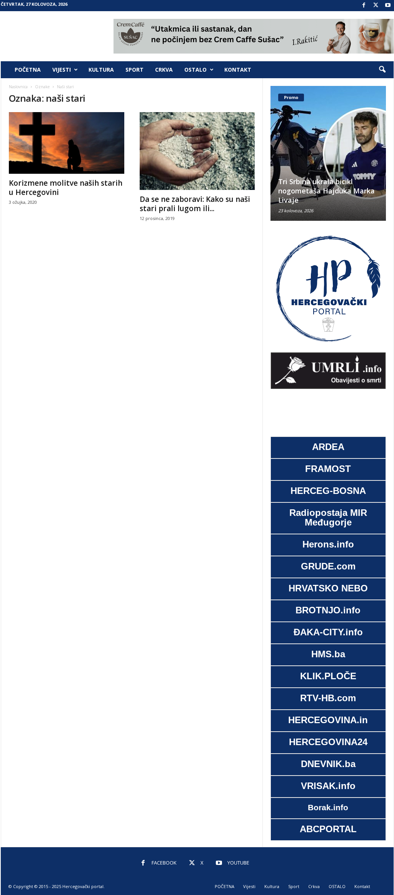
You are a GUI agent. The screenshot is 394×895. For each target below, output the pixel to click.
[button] (382, 69)
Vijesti (61, 69)
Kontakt (237, 69)
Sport (134, 69)
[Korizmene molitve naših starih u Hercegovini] (66, 143)
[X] (376, 5)
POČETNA (28, 69)
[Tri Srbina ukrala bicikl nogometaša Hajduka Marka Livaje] (328, 153)
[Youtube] (387, 5)
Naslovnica (18, 86)
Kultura (101, 69)
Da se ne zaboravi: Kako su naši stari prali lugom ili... (195, 203)
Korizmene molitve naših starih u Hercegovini (65, 187)
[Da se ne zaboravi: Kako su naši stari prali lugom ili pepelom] (197, 151)
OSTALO (195, 69)
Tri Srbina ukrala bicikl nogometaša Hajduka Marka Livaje (326, 191)
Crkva (164, 69)
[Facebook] (364, 5)
